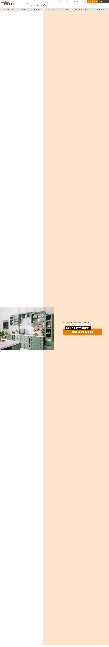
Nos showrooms (75, 1)
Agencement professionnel (82, 9)
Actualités (68, 322)
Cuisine (23, 9)
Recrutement (83, 1)
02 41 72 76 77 (103, 1)
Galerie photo (67, 1)
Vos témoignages (101, 9)
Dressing (66, 9)
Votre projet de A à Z (9, 9)
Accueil (64, 322)
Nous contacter (93, 1)
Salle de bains (36, 9)
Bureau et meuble (51, 9)
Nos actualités (59, 1)
